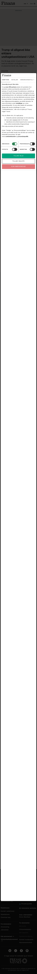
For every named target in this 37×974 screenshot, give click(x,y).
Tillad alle (19, 156)
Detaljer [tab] (14, 80)
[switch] (32, 143)
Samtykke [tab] (5, 80)
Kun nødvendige (18, 166)
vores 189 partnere (10, 87)
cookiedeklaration (10, 136)
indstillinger (19, 103)
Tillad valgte (18, 161)
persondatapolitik (23, 136)
